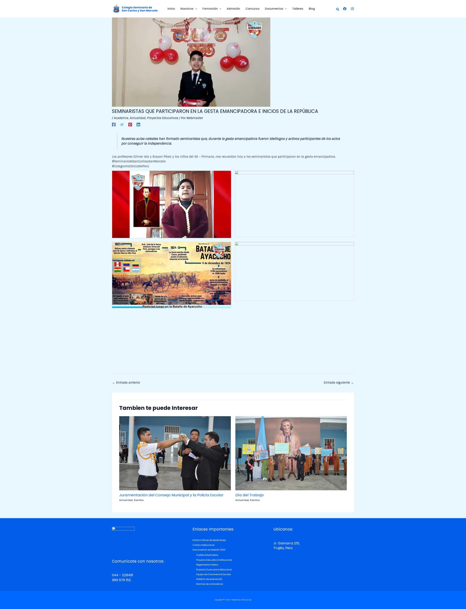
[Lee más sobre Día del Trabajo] (291, 453)
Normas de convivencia (209, 584)
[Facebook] (344, 8)
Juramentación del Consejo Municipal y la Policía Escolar (171, 495)
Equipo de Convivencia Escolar (213, 574)
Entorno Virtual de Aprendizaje (209, 540)
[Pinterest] (130, 124)
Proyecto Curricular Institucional (214, 569)
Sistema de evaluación (209, 579)
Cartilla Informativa (207, 555)
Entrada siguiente (339, 383)
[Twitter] (122, 124)
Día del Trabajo (249, 495)
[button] (337, 9)
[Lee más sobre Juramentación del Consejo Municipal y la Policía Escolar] (175, 453)
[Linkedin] (138, 124)
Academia (121, 118)
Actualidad (138, 118)
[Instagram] (352, 8)
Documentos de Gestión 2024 (209, 549)
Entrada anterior (126, 383)
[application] (195, 8)
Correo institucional (203, 545)
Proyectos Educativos (162, 118)
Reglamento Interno (207, 564)
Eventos (139, 500)
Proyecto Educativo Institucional (214, 559)
